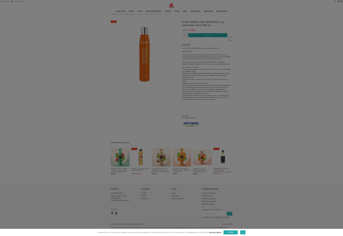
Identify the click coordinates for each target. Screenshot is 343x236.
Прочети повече (215, 232)
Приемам (230, 232)
